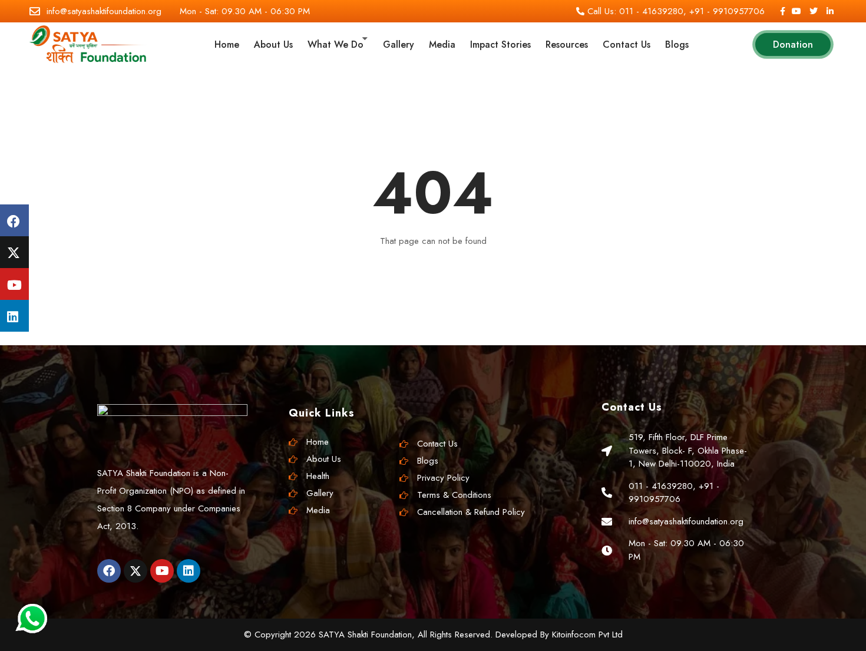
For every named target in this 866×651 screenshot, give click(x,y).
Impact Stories (500, 44)
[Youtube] (162, 571)
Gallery (398, 44)
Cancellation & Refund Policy (471, 511)
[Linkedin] (188, 571)
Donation (793, 44)
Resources (567, 44)
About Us (273, 44)
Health (317, 476)
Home (226, 44)
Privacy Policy (443, 477)
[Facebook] (109, 571)
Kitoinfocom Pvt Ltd (587, 634)
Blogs (677, 44)
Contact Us (626, 44)
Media (442, 44)
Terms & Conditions (454, 494)
